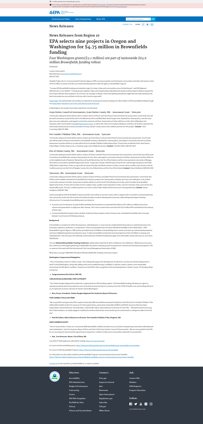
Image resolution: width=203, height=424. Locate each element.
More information (122, 6)
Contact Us (127, 24)
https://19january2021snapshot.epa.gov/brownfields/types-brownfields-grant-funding (108, 345)
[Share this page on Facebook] (143, 24)
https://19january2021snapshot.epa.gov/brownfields (98, 350)
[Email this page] (152, 24)
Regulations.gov (105, 399)
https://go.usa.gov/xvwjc (95, 341)
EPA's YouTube (140, 404)
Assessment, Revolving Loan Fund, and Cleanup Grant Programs (75, 103)
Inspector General (106, 382)
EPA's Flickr (146, 404)
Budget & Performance (78, 386)
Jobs (101, 386)
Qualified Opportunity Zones (82, 124)
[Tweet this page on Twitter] (147, 24)
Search (153, 19)
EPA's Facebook (130, 404)
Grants (72, 395)
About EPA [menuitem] (100, 19)
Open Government (107, 395)
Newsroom (103, 390)
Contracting (74, 390)
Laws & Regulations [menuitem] (83, 19)
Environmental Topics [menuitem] (61, 19)
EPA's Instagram (151, 404)
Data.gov (103, 378)
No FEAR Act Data (76, 403)
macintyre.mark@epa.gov (71, 74)
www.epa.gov (102, 5)
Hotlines (132, 382)
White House (104, 411)
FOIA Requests (135, 386)
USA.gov (102, 407)
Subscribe (103, 403)
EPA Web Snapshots (77, 399)
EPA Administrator (77, 382)
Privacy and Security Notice (80, 411)
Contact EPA (134, 378)
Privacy (72, 407)
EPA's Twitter (135, 404)
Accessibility (74, 378)
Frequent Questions (137, 390)
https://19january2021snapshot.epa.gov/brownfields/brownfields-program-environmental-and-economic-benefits (91, 357)
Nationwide (53, 101)
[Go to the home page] (54, 12)
